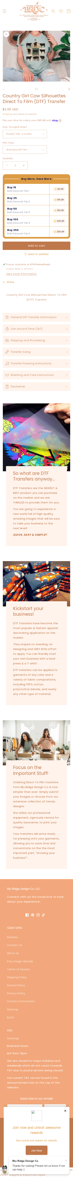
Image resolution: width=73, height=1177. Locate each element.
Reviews (12, 937)
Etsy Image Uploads (20, 961)
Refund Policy (16, 985)
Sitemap (12, 1009)
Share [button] (10, 282)
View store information (21, 274)
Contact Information (21, 1001)
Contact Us (14, 945)
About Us (13, 953)
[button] (4, 11)
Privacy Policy (16, 993)
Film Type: (9, 142)
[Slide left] (4, 89)
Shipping (7, 114)
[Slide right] (69, 89)
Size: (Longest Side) (15, 127)
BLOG (10, 1017)
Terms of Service (18, 969)
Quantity (8, 158)
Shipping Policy (17, 977)
